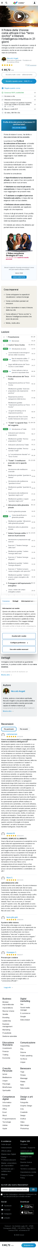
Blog (3, 1178)
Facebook (7, 1206)
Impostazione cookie (28, 1172)
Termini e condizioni (28, 1169)
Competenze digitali (8, 1097)
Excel (4, 1112)
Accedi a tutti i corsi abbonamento (19, 75)
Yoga (22, 1072)
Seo (21, 1004)
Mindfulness (7, 1087)
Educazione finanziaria (8, 1043)
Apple (4, 1128)
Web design (24, 1125)
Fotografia (24, 1102)
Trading (5, 1055)
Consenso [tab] (6, 601)
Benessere (25, 1068)
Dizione (23, 1052)
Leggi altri (7, 987)
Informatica (6, 1102)
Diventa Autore (26, 1162)
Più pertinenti (9, 729)
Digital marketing (25, 999)
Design (22, 1115)
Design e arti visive (26, 1097)
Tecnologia (6, 1122)
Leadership (6, 1021)
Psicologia (6, 1084)
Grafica (23, 1119)
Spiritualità (6, 1090)
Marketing (6, 1030)
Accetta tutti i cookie (19, 636)
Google (23, 1016)
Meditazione (7, 1077)
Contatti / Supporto (27, 1148)
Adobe (4, 1125)
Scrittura (23, 1059)
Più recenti (24, 729)
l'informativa (13, 1194)
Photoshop (24, 1128)
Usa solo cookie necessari (19, 649)
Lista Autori (24, 1166)
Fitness (23, 1075)
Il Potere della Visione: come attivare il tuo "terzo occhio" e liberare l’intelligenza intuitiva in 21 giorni (18, 36)
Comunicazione (27, 1042)
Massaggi (23, 1078)
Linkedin (6, 1218)
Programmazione (9, 1119)
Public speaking (26, 1056)
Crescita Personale (7, 1069)
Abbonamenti (6, 1148)
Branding (5, 1017)
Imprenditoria (7, 1008)
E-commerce (25, 1013)
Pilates (22, 1082)
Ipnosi (4, 1074)
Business (6, 998)
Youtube (6, 1210)
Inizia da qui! (6, 1144)
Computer (6, 1106)
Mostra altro (5, 675)
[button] (2, 3)
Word (4, 1115)
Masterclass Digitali (8, 1154)
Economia (6, 1058)
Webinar (4, 1174)
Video (22, 1122)
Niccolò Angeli (12, 58)
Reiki (22, 1085)
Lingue (22, 1062)
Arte (22, 1109)
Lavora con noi (26, 1151)
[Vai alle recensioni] (7, 65)
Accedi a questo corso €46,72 (19, 81)
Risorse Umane (8, 1011)
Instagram (7, 1214)
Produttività (6, 1033)
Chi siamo (24, 1144)
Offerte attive (6, 1151)
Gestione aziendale (9, 1036)
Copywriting (24, 1046)
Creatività (23, 1112)
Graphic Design (26, 1106)
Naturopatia (24, 1088)
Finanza (5, 1051)
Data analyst (25, 1020)
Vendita (5, 1014)
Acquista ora (28, 1245)
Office (4, 1109)
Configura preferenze (17, 642)
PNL (22, 1049)
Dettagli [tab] (15, 601)
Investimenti (7, 1048)
